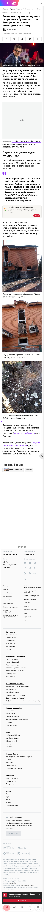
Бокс (7, 794)
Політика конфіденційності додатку (32, 586)
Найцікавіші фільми (13, 735)
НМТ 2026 (9, 762)
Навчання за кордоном (14, 768)
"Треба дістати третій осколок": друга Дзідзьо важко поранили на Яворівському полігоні (21, 144)
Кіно (8, 732)
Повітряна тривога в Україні (16, 668)
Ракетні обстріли (12, 659)
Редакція (5, 589)
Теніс (8, 800)
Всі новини (10, 632)
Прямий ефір (10, 641)
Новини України (11, 638)
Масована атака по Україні (15, 671)
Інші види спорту (12, 805)
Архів (25, 613)
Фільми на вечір (12, 741)
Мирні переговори (12, 665)
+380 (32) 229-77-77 (15, 883)
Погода (8, 649)
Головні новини (11, 635)
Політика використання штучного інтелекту (10, 616)
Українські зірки (15, 9)
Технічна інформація (30, 599)
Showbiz (5, 9)
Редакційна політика (9, 593)
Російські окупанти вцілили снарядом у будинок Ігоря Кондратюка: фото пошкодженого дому (32, 9)
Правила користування (10, 607)
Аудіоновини (10, 646)
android (9, 847)
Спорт (8, 791)
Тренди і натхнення (13, 784)
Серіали (9, 747)
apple (23, 847)
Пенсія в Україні (11, 725)
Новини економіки (14, 708)
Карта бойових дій (12, 662)
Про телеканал (7, 596)
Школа (8, 759)
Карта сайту (27, 617)
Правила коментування (31, 596)
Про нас (5, 586)
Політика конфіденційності (8, 611)
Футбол (8, 797)
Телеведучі (6, 600)
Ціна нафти (10, 711)
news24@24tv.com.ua (10, 554)
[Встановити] (22, 898)
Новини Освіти (12, 754)
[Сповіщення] (41, 3)
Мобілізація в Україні (15, 684)
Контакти (27, 603)
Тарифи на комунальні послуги (17, 719)
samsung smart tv (23, 853)
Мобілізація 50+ (11, 689)
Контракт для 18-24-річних (15, 695)
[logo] (13, 3)
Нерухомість (11, 775)
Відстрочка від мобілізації (15, 698)
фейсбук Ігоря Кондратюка (21, 33)
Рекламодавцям (8, 603)
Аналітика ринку (12, 778)
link (25, 563)
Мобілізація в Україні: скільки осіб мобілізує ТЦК (23, 701)
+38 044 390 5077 (29, 554)
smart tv (9, 853)
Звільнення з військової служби (17, 686)
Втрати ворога (11, 676)
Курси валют (10, 714)
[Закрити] (39, 894)
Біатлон (9, 802)
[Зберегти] (38, 39)
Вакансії (26, 606)
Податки (9, 722)
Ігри (25, 620)
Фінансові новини (12, 717)
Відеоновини (10, 643)
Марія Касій (11, 29)
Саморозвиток (11, 765)
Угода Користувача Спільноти (30, 591)
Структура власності (30, 610)
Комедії (8, 744)
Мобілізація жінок (12, 692)
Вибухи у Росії (11, 674)
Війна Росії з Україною (15, 656)
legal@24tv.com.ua (27, 885)
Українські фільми (12, 738)
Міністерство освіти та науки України (19, 757)
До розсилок (13, 833)
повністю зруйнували (24, 433)
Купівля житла (11, 781)
